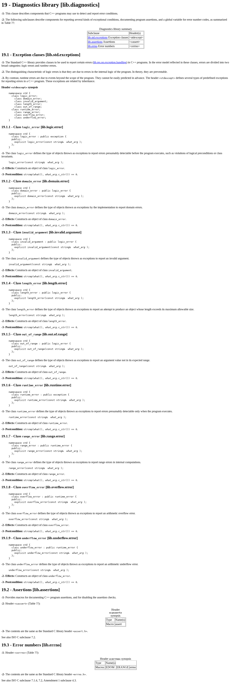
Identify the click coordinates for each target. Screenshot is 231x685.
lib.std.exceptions (98, 37)
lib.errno (92, 46)
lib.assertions (95, 41)
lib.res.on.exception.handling (109, 62)
